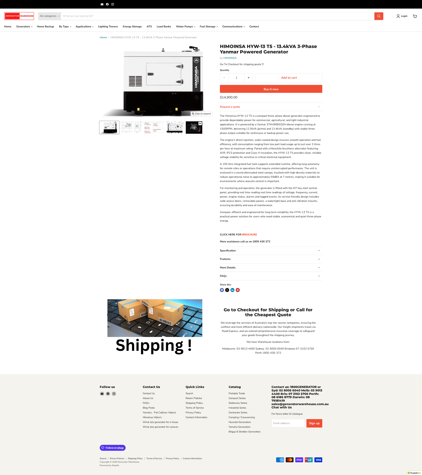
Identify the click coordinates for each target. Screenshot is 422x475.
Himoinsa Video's (152, 417)
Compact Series (237, 398)
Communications (232, 26)
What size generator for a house (160, 422)
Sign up (314, 423)
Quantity (224, 70)
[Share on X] (227, 290)
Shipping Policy (194, 403)
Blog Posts (149, 407)
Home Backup (45, 26)
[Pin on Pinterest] (238, 290)
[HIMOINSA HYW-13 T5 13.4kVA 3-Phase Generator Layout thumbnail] (174, 127)
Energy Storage (132, 26)
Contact (254, 26)
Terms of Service (195, 407)
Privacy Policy (193, 412)
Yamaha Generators (239, 427)
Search (189, 393)
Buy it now (271, 89)
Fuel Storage (208, 26)
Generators (23, 26)
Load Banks (164, 26)
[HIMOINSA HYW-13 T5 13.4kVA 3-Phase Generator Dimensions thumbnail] (142, 127)
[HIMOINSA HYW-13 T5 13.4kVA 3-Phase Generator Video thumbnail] (194, 127)
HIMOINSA (230, 58)
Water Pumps (185, 26)
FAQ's (146, 403)
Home (7, 26)
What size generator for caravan (160, 427)
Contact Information (196, 417)
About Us (148, 398)
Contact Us (149, 393)
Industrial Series (237, 407)
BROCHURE (249, 234)
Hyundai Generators (240, 422)
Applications (84, 26)
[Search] (378, 16)
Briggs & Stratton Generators (244, 431)
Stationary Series (238, 403)
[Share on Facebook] (222, 290)
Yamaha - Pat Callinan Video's (159, 412)
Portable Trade (237, 393)
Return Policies (194, 398)
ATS (149, 26)
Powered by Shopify (109, 465)
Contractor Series (238, 412)
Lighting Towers (108, 26)
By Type (64, 26)
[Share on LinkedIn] (232, 290)
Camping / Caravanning (242, 417)
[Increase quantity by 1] (248, 77)
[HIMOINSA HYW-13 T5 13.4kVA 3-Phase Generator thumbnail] (109, 127)
